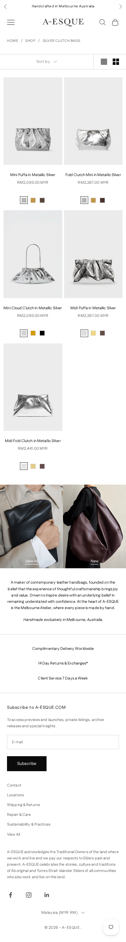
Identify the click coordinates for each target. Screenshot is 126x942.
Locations (15, 795)
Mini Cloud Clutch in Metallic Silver (33, 308)
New (94, 561)
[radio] (24, 200)
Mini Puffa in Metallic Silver (32, 175)
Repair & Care (19, 815)
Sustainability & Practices (28, 824)
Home (12, 40)
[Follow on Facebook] (10, 894)
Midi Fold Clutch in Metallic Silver (33, 441)
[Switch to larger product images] (104, 61)
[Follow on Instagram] (28, 894)
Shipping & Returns (23, 805)
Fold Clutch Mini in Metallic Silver (93, 175)
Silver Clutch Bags (61, 40)
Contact (14, 785)
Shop (30, 40)
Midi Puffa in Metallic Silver (93, 308)
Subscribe (26, 764)
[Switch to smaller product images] (116, 61)
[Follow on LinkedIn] (46, 894)
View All (31, 561)
